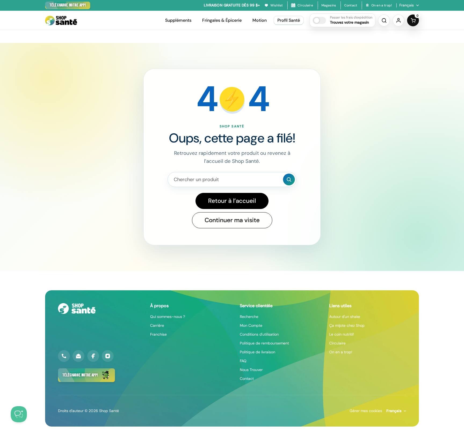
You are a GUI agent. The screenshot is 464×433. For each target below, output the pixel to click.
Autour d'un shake (344, 316)
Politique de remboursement (264, 343)
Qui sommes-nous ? (167, 316)
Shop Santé (109, 410)
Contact (247, 378)
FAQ (243, 360)
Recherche (249, 316)
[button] (342, 20)
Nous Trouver (251, 369)
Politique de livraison (257, 352)
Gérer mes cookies (366, 410)
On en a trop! (340, 352)
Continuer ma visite (232, 220)
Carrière (157, 325)
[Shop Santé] (61, 20)
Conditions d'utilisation (259, 334)
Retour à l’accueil (232, 201)
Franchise (158, 334)
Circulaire (337, 343)
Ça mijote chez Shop (347, 325)
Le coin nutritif (341, 334)
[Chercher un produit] (289, 179)
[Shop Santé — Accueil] (77, 308)
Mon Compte (251, 325)
